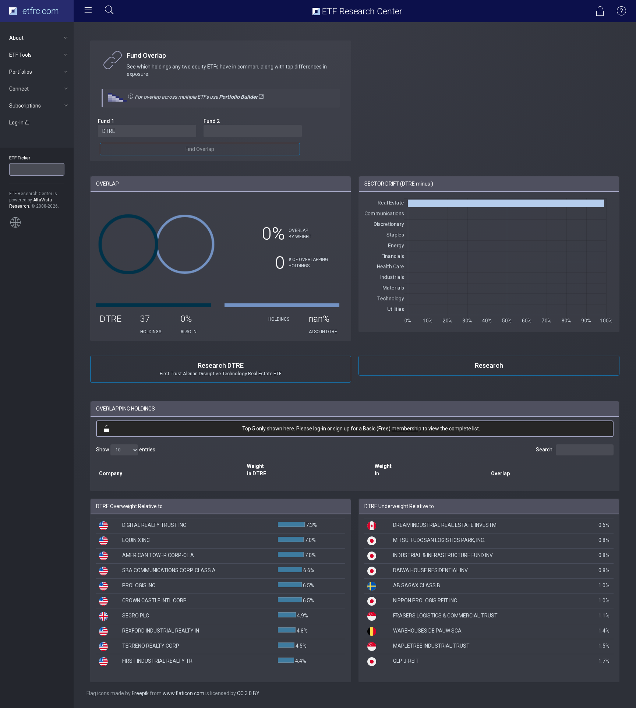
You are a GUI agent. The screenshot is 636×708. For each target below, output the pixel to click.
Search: (545, 449)
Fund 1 (106, 121)
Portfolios (20, 72)
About (16, 38)
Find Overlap (200, 149)
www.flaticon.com (183, 693)
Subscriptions (25, 106)
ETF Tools (20, 55)
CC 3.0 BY (248, 693)
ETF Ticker (19, 158)
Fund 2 (212, 121)
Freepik (140, 693)
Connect (19, 89)
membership (406, 429)
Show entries (125, 449)
